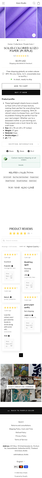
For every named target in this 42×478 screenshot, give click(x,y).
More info (21, 165)
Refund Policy (21, 432)
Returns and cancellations (21, 425)
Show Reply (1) (7, 276)
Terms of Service (21, 440)
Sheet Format (10, 181)
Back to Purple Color (22, 410)
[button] (31, 233)
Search (21, 422)
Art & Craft (7, 177)
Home (10, 44)
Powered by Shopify (21, 476)
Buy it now (21, 92)
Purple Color (28, 44)
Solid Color (32, 181)
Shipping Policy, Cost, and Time (21, 429)
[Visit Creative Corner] (21, 383)
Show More (8, 331)
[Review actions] (17, 254)
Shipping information (21, 144)
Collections (18, 44)
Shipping (12, 63)
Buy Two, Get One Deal (20, 177)
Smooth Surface (22, 181)
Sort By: (23, 246)
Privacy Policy (21, 436)
